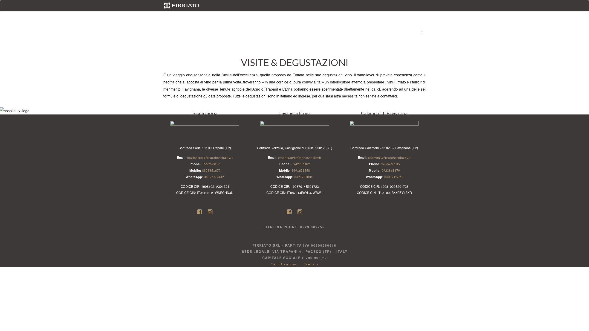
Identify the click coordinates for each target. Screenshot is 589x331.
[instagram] (210, 211)
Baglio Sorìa (215, 15)
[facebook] (200, 211)
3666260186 (211, 164)
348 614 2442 (214, 177)
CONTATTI (333, 15)
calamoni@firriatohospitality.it (389, 158)
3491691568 (301, 170)
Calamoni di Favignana (295, 15)
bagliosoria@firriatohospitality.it (210, 158)
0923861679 (211, 170)
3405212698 (393, 177)
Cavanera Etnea (250, 15)
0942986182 (301, 164)
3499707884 (303, 177)
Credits (310, 264)
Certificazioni (284, 264)
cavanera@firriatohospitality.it (299, 158)
